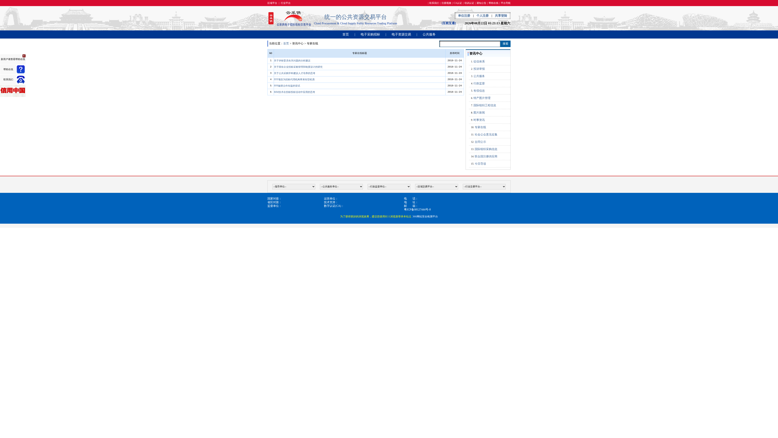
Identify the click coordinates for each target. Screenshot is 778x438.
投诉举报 (479, 68)
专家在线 (480, 127)
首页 (345, 34)
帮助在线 (493, 3)
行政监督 (479, 83)
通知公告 (481, 3)
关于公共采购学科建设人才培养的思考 (294, 73)
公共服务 (429, 34)
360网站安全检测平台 (425, 216)
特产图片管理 (482, 98)
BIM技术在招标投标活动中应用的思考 (294, 92)
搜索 (505, 43)
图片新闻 (479, 112)
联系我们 (434, 3)
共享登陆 (501, 15)
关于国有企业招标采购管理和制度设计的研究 (298, 66)
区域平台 (272, 3)
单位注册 (464, 15)
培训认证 (469, 3)
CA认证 (458, 3)
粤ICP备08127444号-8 (417, 209)
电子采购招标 (370, 34)
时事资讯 (479, 119)
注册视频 (446, 3)
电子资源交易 (401, 34)
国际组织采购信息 (486, 149)
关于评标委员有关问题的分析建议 (292, 60)
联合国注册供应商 (486, 156)
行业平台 (286, 3)
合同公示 (480, 141)
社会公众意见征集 (486, 134)
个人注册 (483, 15)
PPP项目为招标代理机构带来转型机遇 (294, 79)
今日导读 (480, 163)
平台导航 (506, 3)
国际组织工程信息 (484, 105)
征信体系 (479, 61)
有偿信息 (479, 90)
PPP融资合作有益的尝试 (287, 85)
